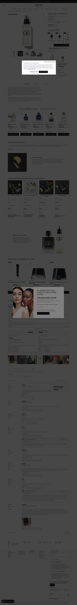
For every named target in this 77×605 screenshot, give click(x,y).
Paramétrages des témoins (34, 71)
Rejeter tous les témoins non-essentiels (49, 61)
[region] (39, 67)
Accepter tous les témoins (43, 71)
